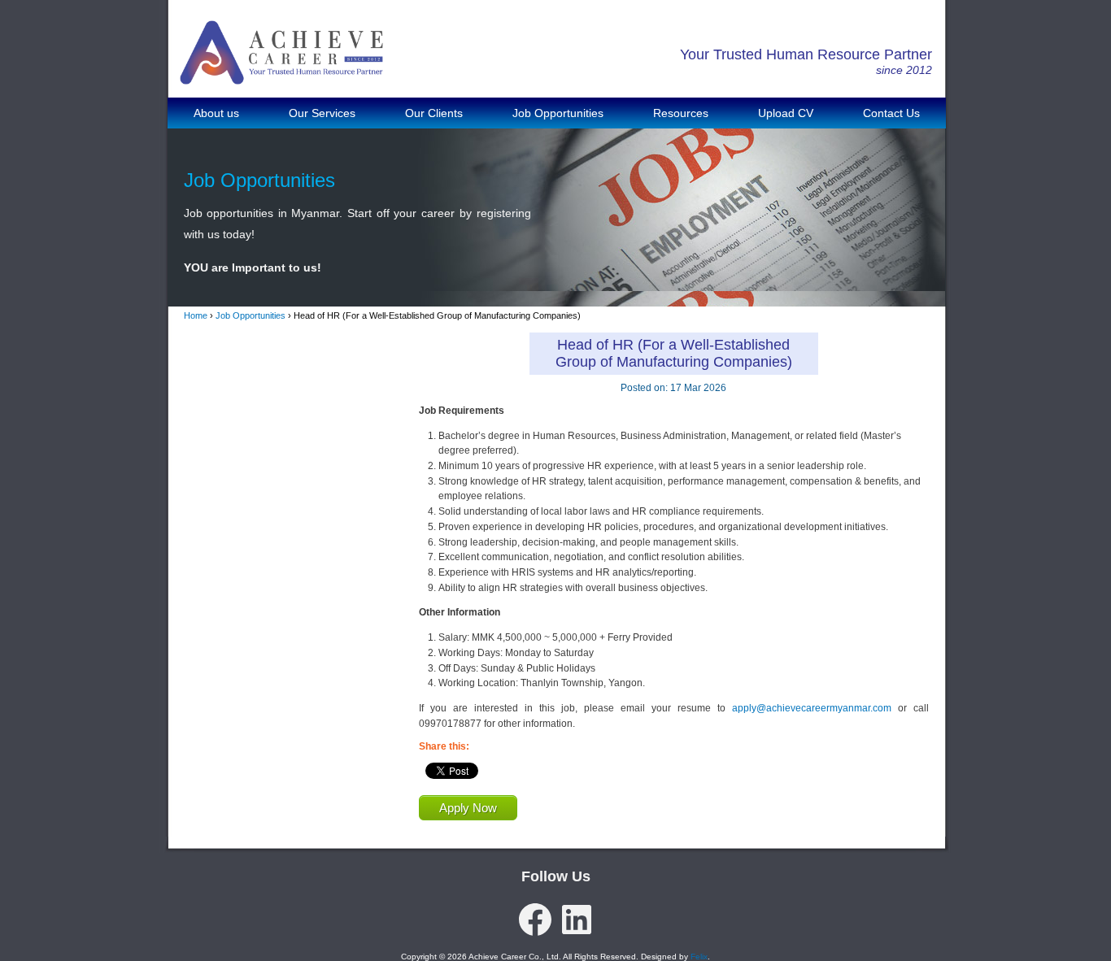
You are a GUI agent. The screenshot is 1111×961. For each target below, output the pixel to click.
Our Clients (434, 113)
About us (216, 113)
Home (195, 315)
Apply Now (468, 808)
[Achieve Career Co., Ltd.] (281, 73)
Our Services (322, 113)
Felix (699, 956)
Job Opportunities (557, 113)
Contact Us (891, 113)
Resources (680, 113)
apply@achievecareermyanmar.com (811, 708)
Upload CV (785, 113)
